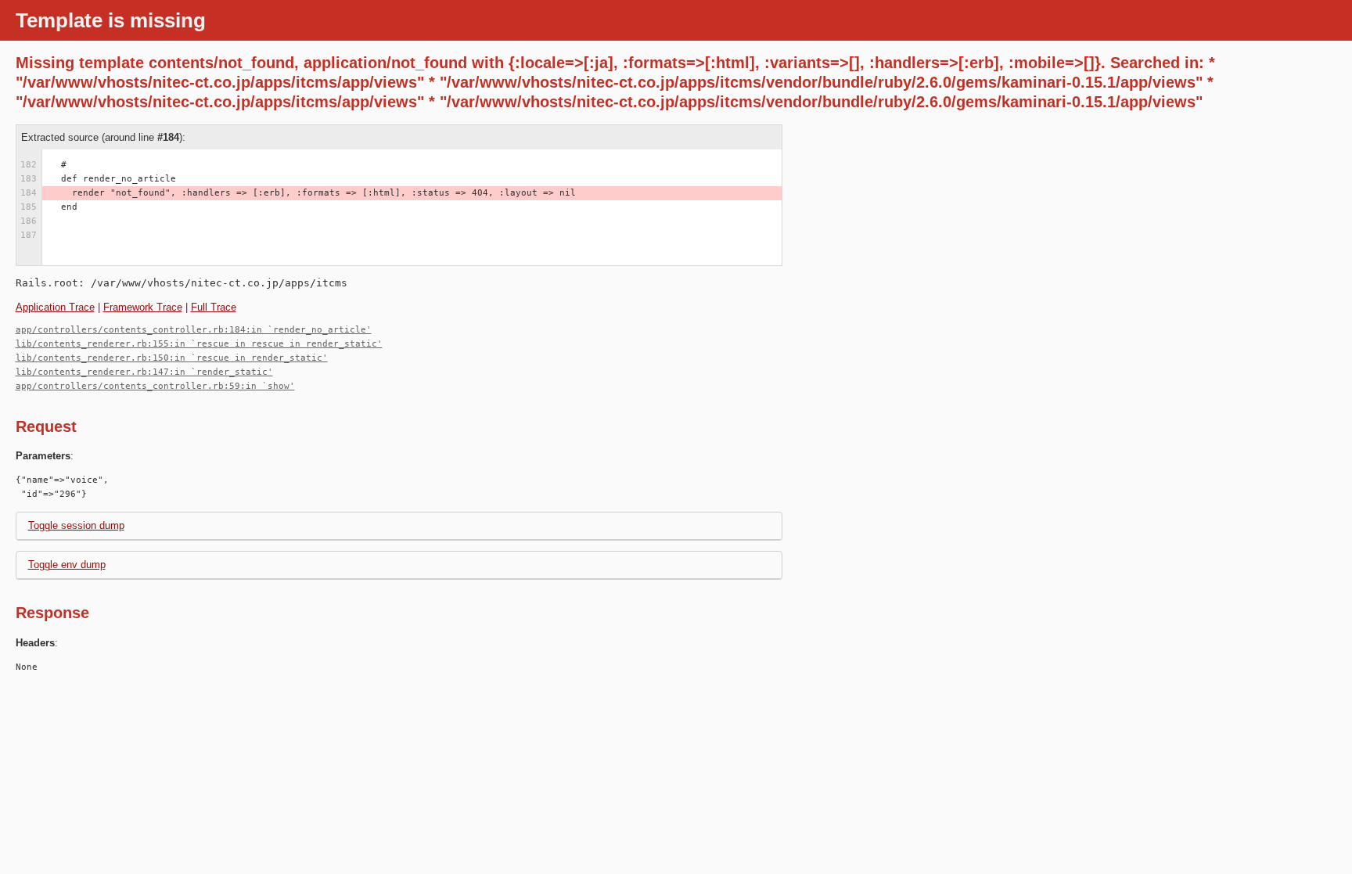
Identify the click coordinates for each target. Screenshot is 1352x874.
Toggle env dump (67, 564)
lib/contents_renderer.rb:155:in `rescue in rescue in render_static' (199, 344)
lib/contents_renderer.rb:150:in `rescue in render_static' (172, 358)
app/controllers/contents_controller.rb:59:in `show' (155, 386)
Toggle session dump (76, 525)
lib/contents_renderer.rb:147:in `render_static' (144, 372)
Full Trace (213, 307)
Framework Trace (142, 307)
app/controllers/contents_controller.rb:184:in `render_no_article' (194, 330)
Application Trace (55, 307)
